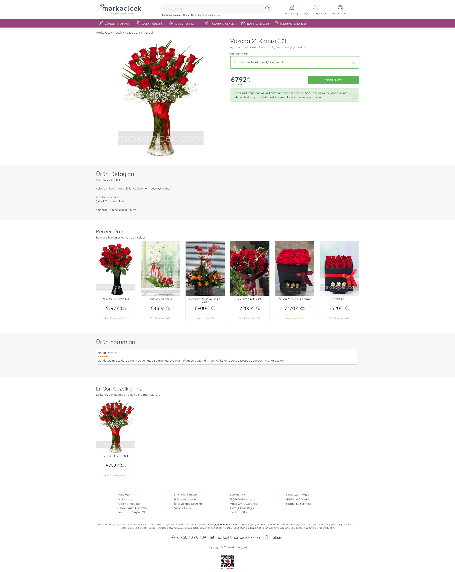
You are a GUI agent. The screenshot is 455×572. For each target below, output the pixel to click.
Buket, (194, 14)
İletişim (277, 537)
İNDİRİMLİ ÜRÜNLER (293, 23)
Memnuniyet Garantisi (132, 508)
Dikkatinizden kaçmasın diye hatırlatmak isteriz (127, 394)
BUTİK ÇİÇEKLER (258, 23)
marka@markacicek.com (238, 537)
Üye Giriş (309, 13)
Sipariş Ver (333, 80)
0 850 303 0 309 (191, 537)
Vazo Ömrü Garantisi (244, 503)
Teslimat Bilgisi (239, 512)
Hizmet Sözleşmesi (298, 503)
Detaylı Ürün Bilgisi (242, 508)
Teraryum (217, 14)
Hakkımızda (126, 499)
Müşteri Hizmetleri (185, 499)
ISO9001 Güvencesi (242, 499)
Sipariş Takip (182, 508)
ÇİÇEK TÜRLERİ (152, 23)
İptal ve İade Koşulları (188, 503)
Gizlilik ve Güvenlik (298, 499)
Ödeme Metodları (129, 503)
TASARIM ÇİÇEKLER (223, 23)
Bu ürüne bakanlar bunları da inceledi (120, 237)
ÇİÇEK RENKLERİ (186, 23)
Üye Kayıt (321, 13)
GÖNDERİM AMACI (117, 23)
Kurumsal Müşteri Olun (133, 512)
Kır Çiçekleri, (204, 14)
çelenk (309, 524)
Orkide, (187, 14)
